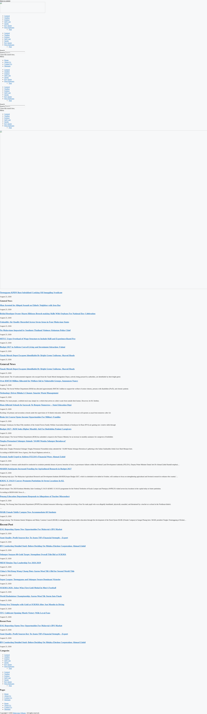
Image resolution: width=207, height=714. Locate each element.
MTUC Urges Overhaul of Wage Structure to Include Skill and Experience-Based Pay (38, 339)
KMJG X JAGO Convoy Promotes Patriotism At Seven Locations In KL (32, 481)
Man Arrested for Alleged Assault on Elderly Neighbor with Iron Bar (30, 305)
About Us (7, 62)
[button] (103, 50)
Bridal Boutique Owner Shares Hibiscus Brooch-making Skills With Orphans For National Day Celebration (47, 313)
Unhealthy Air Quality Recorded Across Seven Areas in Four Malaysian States (34, 322)
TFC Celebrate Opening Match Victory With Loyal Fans (25, 613)
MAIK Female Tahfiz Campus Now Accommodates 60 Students (28, 512)
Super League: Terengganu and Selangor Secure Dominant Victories (30, 579)
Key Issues (8, 26)
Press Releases (9, 27)
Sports (6, 24)
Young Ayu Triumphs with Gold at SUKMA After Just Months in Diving (32, 604)
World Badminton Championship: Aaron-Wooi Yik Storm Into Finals (31, 596)
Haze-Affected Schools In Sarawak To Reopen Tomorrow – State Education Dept (35, 405)
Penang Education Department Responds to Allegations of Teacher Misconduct (35, 496)
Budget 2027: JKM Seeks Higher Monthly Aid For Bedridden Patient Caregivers (35, 429)
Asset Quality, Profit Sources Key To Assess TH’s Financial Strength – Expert (34, 538)
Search (2, 52)
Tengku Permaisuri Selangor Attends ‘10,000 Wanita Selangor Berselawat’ (33, 441)
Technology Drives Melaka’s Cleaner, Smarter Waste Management (29, 393)
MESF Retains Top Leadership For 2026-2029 (20, 563)
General (7, 16)
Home (6, 60)
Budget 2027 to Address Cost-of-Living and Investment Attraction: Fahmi (32, 347)
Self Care (7, 22)
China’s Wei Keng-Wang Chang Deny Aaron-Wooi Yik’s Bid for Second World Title (37, 571)
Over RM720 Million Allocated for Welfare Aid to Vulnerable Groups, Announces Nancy (39, 381)
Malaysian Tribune (19, 713)
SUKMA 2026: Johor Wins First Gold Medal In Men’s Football (28, 588)
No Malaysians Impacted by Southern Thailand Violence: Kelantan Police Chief (35, 330)
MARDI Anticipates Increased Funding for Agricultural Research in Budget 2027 (36, 469)
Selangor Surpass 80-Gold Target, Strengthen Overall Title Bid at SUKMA (33, 554)
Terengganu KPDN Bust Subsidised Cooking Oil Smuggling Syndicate (31, 292)
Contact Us (8, 64)
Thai (10, 29)
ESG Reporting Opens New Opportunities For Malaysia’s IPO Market (31, 529)
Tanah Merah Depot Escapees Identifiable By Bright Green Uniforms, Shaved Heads (37, 355)
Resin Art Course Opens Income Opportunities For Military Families (30, 417)
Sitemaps (7, 66)
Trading (7, 18)
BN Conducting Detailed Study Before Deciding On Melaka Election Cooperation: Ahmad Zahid (43, 546)
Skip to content (5, 1)
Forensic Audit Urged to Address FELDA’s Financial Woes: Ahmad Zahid (32, 457)
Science (7, 20)
